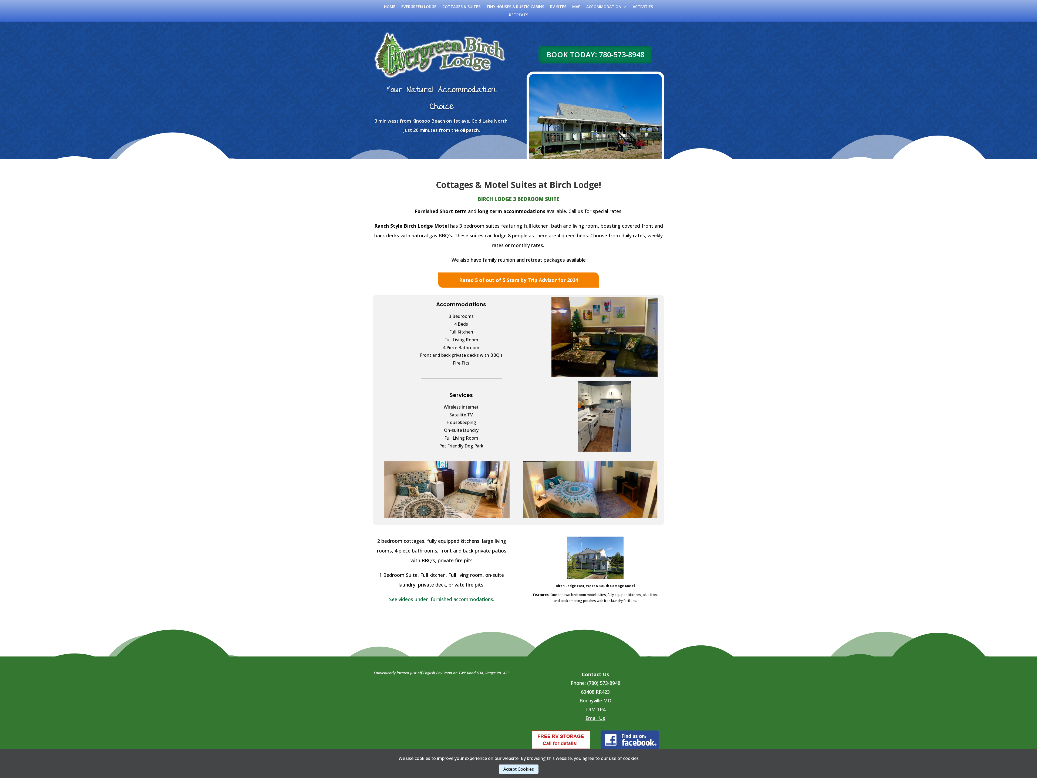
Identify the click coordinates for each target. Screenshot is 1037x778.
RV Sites (558, 7)
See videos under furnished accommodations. (441, 599)
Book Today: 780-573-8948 (595, 54)
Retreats (518, 15)
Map (576, 7)
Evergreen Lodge (418, 7)
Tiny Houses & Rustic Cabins (515, 7)
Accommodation (603, 7)
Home (389, 7)
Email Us (595, 718)
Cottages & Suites (461, 7)
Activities (643, 7)
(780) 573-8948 (603, 683)
